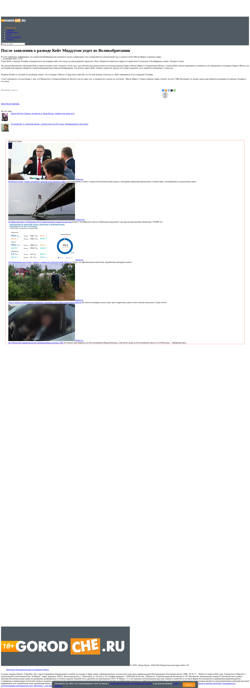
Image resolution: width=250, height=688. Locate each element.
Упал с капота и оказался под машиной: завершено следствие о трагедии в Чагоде (45, 302)
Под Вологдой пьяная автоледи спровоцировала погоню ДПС (36, 343)
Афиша (10, 30)
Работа (10, 39)
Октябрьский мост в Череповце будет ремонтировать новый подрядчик (40, 222)
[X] (171, 90)
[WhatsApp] (174, 90)
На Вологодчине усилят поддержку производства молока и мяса (37, 181)
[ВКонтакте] (163, 90)
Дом (8, 35)
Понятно (189, 685)
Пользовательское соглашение (28, 670)
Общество (12, 32)
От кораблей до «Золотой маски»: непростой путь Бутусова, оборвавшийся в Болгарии (49, 124)
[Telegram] (169, 90)
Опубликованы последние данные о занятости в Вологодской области (39, 262)
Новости (11, 28)
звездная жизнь (10, 104)
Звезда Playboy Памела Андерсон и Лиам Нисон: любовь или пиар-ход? (43, 113)
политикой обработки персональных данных (131, 683)
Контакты (10, 670)
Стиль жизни (13, 37)
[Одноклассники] (166, 90)
